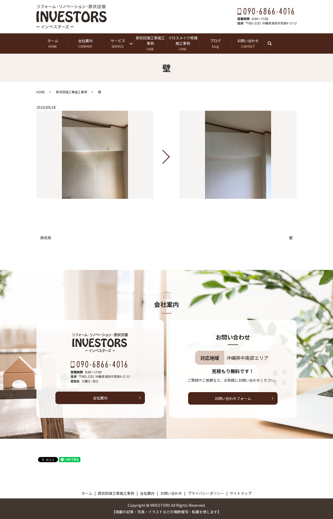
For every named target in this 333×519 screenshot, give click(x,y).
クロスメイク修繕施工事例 (182, 43)
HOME (40, 92)
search (272, 43)
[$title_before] (94, 155)
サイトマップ (241, 493)
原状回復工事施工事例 (150, 43)
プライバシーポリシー (206, 493)
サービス (118, 43)
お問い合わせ (248, 43)
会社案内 (85, 43)
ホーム (52, 43)
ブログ (215, 43)
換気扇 (45, 237)
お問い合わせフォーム (233, 398)
